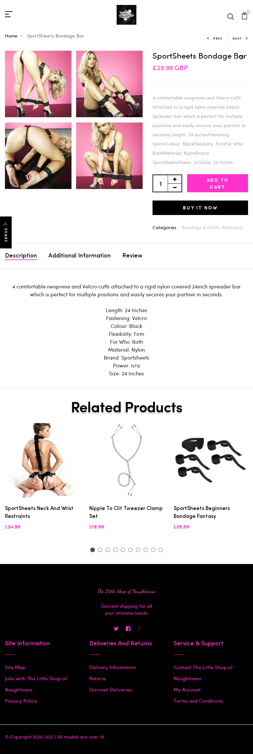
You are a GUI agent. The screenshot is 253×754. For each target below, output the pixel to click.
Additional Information (79, 256)
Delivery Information (112, 667)
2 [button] (101, 551)
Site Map (15, 667)
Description (21, 256)
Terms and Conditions (198, 700)
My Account (187, 689)
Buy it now (200, 207)
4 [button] (116, 551)
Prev (218, 38)
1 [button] (93, 551)
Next (237, 38)
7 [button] (139, 551)
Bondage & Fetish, (202, 227)
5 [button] (124, 551)
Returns (97, 678)
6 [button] (131, 551)
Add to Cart (218, 183)
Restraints (232, 227)
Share (6, 235)
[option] (42, 482)
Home (11, 36)
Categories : (166, 227)
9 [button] (154, 551)
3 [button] (109, 551)
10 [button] (162, 551)
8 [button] (147, 551)
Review (132, 256)
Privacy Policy (21, 700)
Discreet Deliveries (110, 689)
